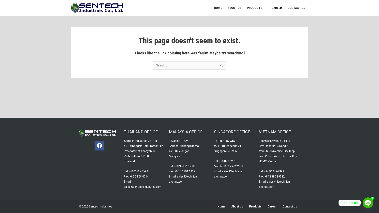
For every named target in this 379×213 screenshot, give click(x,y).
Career (272, 206)
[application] (264, 8)
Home (221, 206)
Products (255, 206)
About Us (237, 206)
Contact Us (289, 206)
